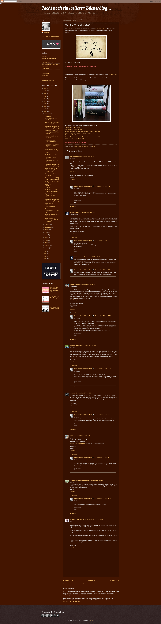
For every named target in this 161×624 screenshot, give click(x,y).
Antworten (72, 179)
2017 (45, 111)
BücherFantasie (74, 284)
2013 (45, 259)
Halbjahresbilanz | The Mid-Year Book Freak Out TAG (54, 289)
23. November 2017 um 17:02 (103, 457)
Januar (47, 248)
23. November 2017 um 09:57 (86, 156)
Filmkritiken (45, 75)
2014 (45, 256)
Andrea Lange (74, 156)
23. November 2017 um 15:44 (82, 435)
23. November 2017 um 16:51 (103, 240)
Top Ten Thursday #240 (51, 155)
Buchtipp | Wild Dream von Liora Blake (52, 136)
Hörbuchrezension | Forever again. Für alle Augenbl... (51, 220)
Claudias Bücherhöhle (76, 345)
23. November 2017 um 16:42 (103, 186)
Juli (46, 232)
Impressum (45, 78)
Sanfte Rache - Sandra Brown (74, 129)
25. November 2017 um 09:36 (92, 257)
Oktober (47, 224)
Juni (46, 235)
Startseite (91, 580)
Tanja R (72, 435)
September (48, 227)
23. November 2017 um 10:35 (87, 284)
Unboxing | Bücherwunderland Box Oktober (52, 186)
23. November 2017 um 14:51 (91, 345)
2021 (45, 101)
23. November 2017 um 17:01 (103, 414)
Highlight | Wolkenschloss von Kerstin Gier (52, 123)
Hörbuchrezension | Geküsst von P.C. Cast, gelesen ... (52, 210)
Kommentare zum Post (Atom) (78, 584)
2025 (45, 91)
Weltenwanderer (74, 212)
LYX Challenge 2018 (47, 62)
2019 (45, 106)
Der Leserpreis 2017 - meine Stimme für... (51, 140)
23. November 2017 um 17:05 (103, 498)
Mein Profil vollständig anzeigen (50, 36)
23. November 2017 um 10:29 (87, 212)
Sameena (72, 393)
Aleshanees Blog (100, 28)
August (47, 229)
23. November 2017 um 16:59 (103, 368)
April (46, 240)
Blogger (91, 620)
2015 (45, 253)
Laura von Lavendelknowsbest (83, 186)
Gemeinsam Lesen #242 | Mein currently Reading (52, 127)
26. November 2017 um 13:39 (103, 270)
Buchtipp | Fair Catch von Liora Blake (52, 174)
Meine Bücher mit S (75, 172)
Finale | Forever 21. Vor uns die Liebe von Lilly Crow (51, 151)
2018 (45, 109)
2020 (45, 104)
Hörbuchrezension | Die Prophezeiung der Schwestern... (51, 170)
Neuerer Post (68, 580)
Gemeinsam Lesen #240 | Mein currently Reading (52, 178)
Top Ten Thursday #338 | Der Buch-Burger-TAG (51, 190)
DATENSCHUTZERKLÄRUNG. (71, 601)
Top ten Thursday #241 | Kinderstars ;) (51, 119)
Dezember (48, 113)
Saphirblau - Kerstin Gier (72, 127)
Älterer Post (114, 580)
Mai (46, 237)
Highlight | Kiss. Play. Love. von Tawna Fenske (50, 195)
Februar (47, 245)
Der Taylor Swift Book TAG (52, 182)
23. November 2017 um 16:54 (96, 480)
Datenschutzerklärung (48, 80)
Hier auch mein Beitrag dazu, (77, 443)
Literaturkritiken (46, 70)
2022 (45, 98)
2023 (45, 96)
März (46, 242)
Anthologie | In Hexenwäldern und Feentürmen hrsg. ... (51, 205)
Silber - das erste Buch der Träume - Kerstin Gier (79, 133)
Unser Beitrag (73, 300)
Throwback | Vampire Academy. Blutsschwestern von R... (51, 160)
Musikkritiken (45, 73)
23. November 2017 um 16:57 (103, 316)
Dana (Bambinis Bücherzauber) (79, 480)
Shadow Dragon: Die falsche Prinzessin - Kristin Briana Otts (82, 131)
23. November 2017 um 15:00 (83, 393)
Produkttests (45, 68)
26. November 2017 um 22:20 (95, 519)
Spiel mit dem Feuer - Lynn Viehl (74, 138)
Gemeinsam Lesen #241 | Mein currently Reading (52, 165)
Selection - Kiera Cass (72, 135)
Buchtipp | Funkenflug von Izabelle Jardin (52, 215)
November (48, 116)
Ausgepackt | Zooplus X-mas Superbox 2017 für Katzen (52, 132)
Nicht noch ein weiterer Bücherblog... (76, 8)
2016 (45, 251)
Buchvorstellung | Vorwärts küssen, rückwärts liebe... (52, 145)
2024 (45, 93)
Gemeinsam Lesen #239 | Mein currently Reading (52, 200)
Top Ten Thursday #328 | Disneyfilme (54, 297)
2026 (45, 88)
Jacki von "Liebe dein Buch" (78, 519)
